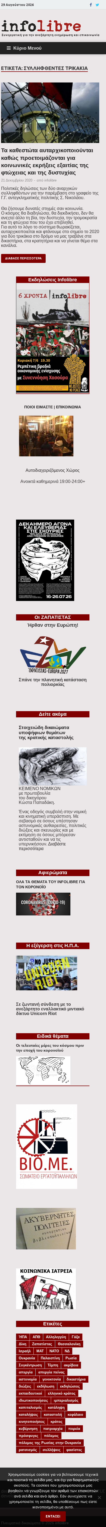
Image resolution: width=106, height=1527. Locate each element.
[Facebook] (90, 4)
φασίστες (74, 1450)
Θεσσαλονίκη (69, 1344)
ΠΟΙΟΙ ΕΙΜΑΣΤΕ (38, 407)
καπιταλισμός (30, 1407)
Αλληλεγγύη (56, 1337)
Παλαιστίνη (50, 1358)
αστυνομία (28, 1379)
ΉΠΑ (23, 1337)
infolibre (50, 180)
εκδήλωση (45, 1386)
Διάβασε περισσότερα (23, 258)
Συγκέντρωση (30, 1365)
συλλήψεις (52, 1450)
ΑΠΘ (36, 1337)
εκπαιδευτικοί (30, 1393)
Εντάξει (53, 1516)
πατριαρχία (53, 1429)
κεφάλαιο (75, 1415)
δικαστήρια (76, 1379)
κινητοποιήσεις (32, 1422)
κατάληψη (56, 1407)
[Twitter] (97, 4)
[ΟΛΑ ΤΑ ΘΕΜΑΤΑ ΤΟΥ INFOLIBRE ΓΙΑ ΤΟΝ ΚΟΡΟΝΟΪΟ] (43, 914)
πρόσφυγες (28, 1436)
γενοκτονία (51, 1379)
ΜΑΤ (40, 1351)
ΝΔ (67, 1351)
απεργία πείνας (51, 1372)
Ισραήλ (25, 1351)
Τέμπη (53, 1365)
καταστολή (53, 1415)
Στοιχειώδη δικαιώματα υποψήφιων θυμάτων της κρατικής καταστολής (46, 732)
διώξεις (25, 1386)
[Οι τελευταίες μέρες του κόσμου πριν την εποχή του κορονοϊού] (43, 1083)
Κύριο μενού (27, 48)
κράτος (57, 1422)
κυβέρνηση (28, 1429)
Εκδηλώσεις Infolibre (52, 279)
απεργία (26, 1372)
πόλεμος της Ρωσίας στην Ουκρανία (50, 1443)
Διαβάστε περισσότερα (42, 846)
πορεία (74, 1429)
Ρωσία (71, 1358)
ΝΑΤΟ (54, 1351)
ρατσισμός (28, 1450)
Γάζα (76, 1337)
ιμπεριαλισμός (66, 1400)
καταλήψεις (28, 1415)
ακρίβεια (71, 1365)
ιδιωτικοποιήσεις (33, 1400)
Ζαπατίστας (42, 1344)
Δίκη (22, 1344)
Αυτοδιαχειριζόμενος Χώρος (53, 470)
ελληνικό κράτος (62, 1393)
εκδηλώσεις (70, 1386)
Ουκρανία (27, 1358)
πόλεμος (51, 1436)
